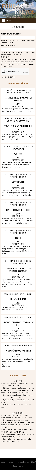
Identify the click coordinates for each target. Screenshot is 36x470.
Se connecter (18, 466)
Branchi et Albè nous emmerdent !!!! (18, 126)
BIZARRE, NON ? (18, 154)
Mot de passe (8, 45)
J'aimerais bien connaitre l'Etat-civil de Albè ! (18, 323)
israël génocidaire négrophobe (18, 209)
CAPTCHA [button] (5, 57)
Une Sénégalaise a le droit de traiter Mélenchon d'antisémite (18, 270)
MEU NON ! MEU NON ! (18, 299)
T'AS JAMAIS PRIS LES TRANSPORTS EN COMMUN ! (18, 99)
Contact (10, 462)
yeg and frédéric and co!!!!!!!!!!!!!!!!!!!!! (18, 350)
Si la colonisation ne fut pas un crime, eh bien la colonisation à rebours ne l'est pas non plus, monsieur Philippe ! (17, 390)
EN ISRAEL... (18, 238)
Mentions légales (22, 462)
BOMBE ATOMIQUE (18, 182)
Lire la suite (29, 111)
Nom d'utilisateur (10, 33)
